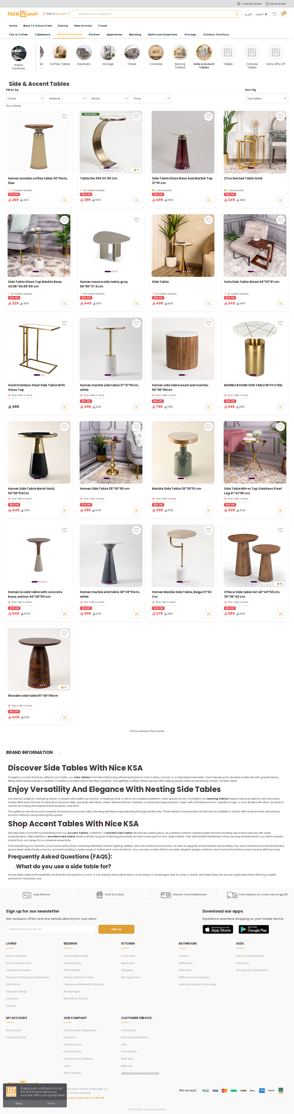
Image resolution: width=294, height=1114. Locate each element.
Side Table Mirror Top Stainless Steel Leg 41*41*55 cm (253, 490)
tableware (214, 836)
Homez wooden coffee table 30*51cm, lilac (38, 180)
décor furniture (89, 781)
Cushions (12, 998)
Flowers (11, 1006)
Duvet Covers (72, 963)
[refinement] (285, 98)
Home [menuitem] (13, 26)
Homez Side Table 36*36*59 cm (104, 488)
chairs (12, 840)
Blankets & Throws (76, 998)
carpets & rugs (227, 802)
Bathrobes (186, 963)
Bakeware (128, 963)
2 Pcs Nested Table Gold (243, 178)
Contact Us (128, 1030)
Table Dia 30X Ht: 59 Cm (98, 178)
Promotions (128, 1051)
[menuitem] (37, 25)
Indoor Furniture (16, 956)
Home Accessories (18, 963)
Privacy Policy (73, 1044)
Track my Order (16, 1037)
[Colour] (42, 99)
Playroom (242, 963)
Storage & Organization (252, 970)
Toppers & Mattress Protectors (84, 984)
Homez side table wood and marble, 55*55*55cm (180, 387)
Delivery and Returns (134, 1037)
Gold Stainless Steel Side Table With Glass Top (36, 387)
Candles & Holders (18, 970)
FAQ (123, 1044)
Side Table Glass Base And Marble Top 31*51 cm (182, 180)
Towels (183, 956)
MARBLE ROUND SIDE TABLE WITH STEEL (253, 385)
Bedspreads (72, 991)
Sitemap (126, 1066)
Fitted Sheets (72, 970)
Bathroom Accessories (194, 977)
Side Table (160, 282)
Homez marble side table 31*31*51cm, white (109, 387)
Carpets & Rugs (16, 991)
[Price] (168, 99)
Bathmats (185, 970)
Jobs (67, 1066)
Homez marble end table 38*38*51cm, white (110, 594)
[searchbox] (156, 14)
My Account (13, 1030)
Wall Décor (13, 984)
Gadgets (127, 970)
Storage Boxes (131, 977)
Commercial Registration (80, 1030)
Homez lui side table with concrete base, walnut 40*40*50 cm (35, 594)
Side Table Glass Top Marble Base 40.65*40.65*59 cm (35, 284)
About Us (69, 1037)
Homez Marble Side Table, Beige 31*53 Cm (182, 594)
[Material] (84, 99)
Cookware (128, 956)
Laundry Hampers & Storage (197, 984)
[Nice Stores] (23, 14)
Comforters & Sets (76, 956)
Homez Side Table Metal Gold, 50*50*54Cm (31, 490)
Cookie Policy (73, 1051)
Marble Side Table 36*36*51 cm (176, 488)
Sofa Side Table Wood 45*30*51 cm (251, 282)
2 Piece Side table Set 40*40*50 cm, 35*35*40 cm (252, 594)
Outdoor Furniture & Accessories (27, 977)
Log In (260, 14)
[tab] (106, 167)
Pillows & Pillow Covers (79, 977)
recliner (48, 781)
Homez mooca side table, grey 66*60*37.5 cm (104, 284)
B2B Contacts (72, 1073)
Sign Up (116, 929)
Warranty (127, 1059)
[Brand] (126, 99)
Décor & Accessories (250, 956)
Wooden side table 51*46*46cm (33, 696)
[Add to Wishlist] (64, 116)
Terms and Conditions (78, 1059)
